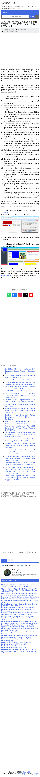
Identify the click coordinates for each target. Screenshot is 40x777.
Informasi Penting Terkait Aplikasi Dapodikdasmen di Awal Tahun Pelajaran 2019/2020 (20, 445)
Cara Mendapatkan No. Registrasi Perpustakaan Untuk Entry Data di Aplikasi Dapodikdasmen (20, 395)
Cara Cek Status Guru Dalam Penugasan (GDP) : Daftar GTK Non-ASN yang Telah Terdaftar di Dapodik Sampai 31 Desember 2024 (19, 590)
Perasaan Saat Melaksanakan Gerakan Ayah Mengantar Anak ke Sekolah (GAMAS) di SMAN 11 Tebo (19, 613)
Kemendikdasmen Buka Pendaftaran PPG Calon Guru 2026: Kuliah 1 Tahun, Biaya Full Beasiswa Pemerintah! (19, 622)
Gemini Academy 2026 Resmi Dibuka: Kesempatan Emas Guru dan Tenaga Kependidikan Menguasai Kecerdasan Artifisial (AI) (20, 618)
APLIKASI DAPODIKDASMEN (12, 31)
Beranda (21, 552)
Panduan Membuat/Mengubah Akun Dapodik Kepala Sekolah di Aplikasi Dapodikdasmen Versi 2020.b (20, 410)
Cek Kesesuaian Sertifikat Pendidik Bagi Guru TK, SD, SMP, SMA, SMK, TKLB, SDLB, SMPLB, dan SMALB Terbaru (19, 651)
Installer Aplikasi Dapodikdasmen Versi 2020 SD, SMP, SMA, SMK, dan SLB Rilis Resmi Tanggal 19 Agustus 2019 (20, 434)
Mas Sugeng (21, 774)
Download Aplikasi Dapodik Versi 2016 (17, 380)
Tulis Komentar (22, 29)
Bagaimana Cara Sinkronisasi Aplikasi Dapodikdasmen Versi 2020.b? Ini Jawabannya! (20, 417)
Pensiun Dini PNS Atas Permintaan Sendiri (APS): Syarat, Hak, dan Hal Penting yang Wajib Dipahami (17, 626)
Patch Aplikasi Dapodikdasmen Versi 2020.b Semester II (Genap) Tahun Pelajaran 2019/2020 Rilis (20, 428)
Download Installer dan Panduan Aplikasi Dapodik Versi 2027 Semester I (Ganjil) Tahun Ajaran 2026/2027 (19, 594)
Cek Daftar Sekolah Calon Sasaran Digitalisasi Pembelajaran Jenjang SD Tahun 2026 (16, 643)
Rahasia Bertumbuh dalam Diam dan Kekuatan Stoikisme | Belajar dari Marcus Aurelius (19, 605)
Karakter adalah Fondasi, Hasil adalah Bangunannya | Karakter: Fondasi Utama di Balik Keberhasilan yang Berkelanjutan (18, 609)
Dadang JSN (9, 2)
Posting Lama (33, 552)
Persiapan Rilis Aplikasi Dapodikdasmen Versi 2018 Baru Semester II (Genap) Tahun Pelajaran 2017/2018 (20, 458)
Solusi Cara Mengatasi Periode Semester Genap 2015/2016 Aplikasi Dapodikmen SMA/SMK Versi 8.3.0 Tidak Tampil (20, 389)
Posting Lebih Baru (8, 552)
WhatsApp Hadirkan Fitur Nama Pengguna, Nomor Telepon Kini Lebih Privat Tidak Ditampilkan (17, 585)
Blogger (35, 774)
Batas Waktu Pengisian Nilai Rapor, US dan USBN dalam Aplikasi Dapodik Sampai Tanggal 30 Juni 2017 (20, 478)
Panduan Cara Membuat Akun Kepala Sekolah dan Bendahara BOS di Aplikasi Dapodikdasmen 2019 (20, 452)
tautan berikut (6, 275)
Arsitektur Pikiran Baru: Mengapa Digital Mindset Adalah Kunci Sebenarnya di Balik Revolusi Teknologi (19, 636)
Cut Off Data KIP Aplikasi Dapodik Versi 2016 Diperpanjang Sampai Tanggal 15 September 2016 (20, 371)
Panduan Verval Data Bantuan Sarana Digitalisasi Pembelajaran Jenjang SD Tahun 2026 (17, 647)
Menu (5, 12)
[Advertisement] (20, 51)
